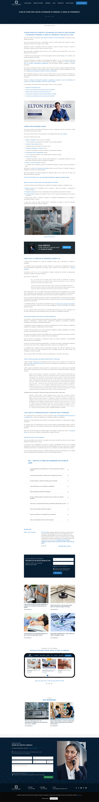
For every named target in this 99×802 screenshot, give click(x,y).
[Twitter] (78, 788)
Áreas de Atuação (38, 3)
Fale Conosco (82, 3)
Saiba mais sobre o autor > (65, 546)
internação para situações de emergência (65, 303)
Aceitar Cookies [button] (54, 798)
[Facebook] (76, 788)
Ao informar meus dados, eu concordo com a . (62, 567)
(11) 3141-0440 (31, 788)
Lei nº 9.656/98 (63, 134)
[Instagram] (83, 788)
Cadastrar (58, 572)
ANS (63, 55)
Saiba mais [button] (79, 795)
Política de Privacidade (30, 773)
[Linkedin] (86, 788)
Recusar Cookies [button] (45, 798)
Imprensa (47, 3)
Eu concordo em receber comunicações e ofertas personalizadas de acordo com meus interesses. (61, 569)
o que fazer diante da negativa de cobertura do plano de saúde (54, 177)
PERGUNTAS (61, 3)
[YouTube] (81, 788)
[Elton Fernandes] (16, 3)
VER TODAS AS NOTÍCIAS (70, 731)
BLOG (54, 3)
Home (46, 16)
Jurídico (52, 16)
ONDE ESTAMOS (70, 3)
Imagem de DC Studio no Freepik (49, 236)
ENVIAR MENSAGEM (48, 777)
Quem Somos (27, 3)
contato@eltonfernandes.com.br (60, 788)
